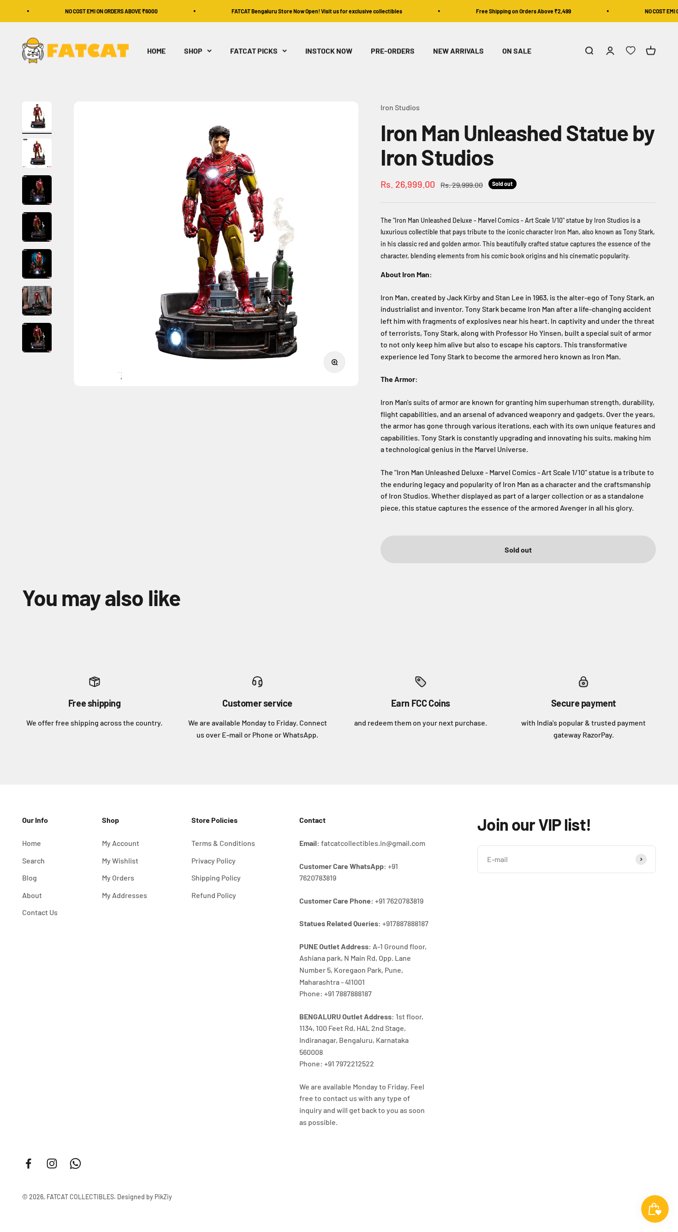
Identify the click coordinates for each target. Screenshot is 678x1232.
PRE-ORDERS (393, 50)
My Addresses (124, 895)
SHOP (193, 50)
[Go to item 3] (37, 191)
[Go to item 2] (37, 154)
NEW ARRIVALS (458, 50)
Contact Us (40, 912)
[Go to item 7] (37, 339)
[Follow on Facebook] (28, 1163)
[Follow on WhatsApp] (75, 1163)
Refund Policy (213, 895)
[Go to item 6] (37, 302)
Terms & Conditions (223, 843)
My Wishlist (120, 860)
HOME (156, 50)
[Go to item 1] (37, 117)
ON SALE (516, 50)
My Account (120, 843)
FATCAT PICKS (254, 50)
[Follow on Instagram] (52, 1163)
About (32, 895)
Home (31, 843)
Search (33, 860)
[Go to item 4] (37, 228)
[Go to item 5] (37, 265)
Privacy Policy (213, 860)
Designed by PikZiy (144, 1197)
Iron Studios (400, 107)
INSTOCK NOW (328, 50)
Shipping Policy (216, 877)
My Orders (118, 877)
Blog (29, 877)
